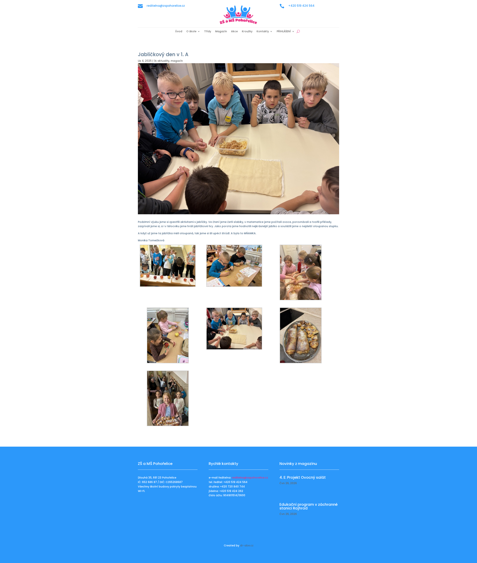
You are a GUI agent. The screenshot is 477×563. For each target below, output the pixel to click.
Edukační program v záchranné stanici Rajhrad (308, 506)
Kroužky (247, 31)
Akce (234, 31)
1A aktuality (161, 61)
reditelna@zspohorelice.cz (250, 477)
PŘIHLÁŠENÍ (284, 31)
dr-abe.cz (246, 545)
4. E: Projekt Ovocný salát (302, 477)
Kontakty (263, 31)
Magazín (221, 31)
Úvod (178, 31)
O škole (191, 31)
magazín (177, 61)
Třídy (207, 31)
